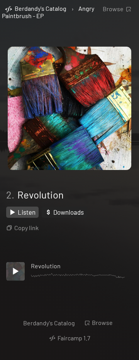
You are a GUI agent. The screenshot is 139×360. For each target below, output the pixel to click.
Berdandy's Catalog (49, 322)
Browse (113, 8)
